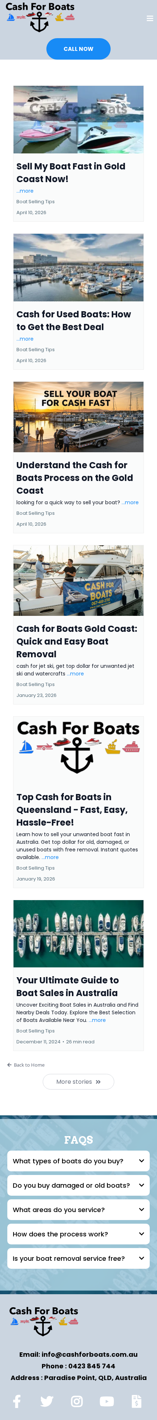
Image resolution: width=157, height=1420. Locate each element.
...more (25, 190)
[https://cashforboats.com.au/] (40, 19)
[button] (150, 19)
